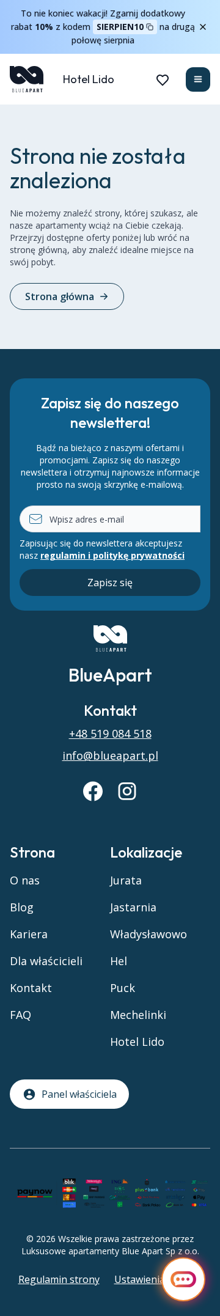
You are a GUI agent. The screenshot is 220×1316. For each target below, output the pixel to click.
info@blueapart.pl (110, 755)
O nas (25, 880)
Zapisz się (110, 582)
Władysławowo (148, 934)
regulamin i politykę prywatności (112, 555)
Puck (122, 987)
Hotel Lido (88, 79)
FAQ (20, 1014)
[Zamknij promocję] (203, 27)
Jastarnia (133, 907)
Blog (22, 907)
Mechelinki (138, 1014)
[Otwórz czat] (183, 1279)
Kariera (29, 934)
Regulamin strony (59, 1279)
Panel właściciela (79, 1094)
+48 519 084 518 (110, 733)
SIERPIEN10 (120, 26)
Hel (118, 961)
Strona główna (59, 296)
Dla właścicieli (46, 961)
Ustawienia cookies (158, 1279)
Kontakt (31, 987)
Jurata (126, 880)
